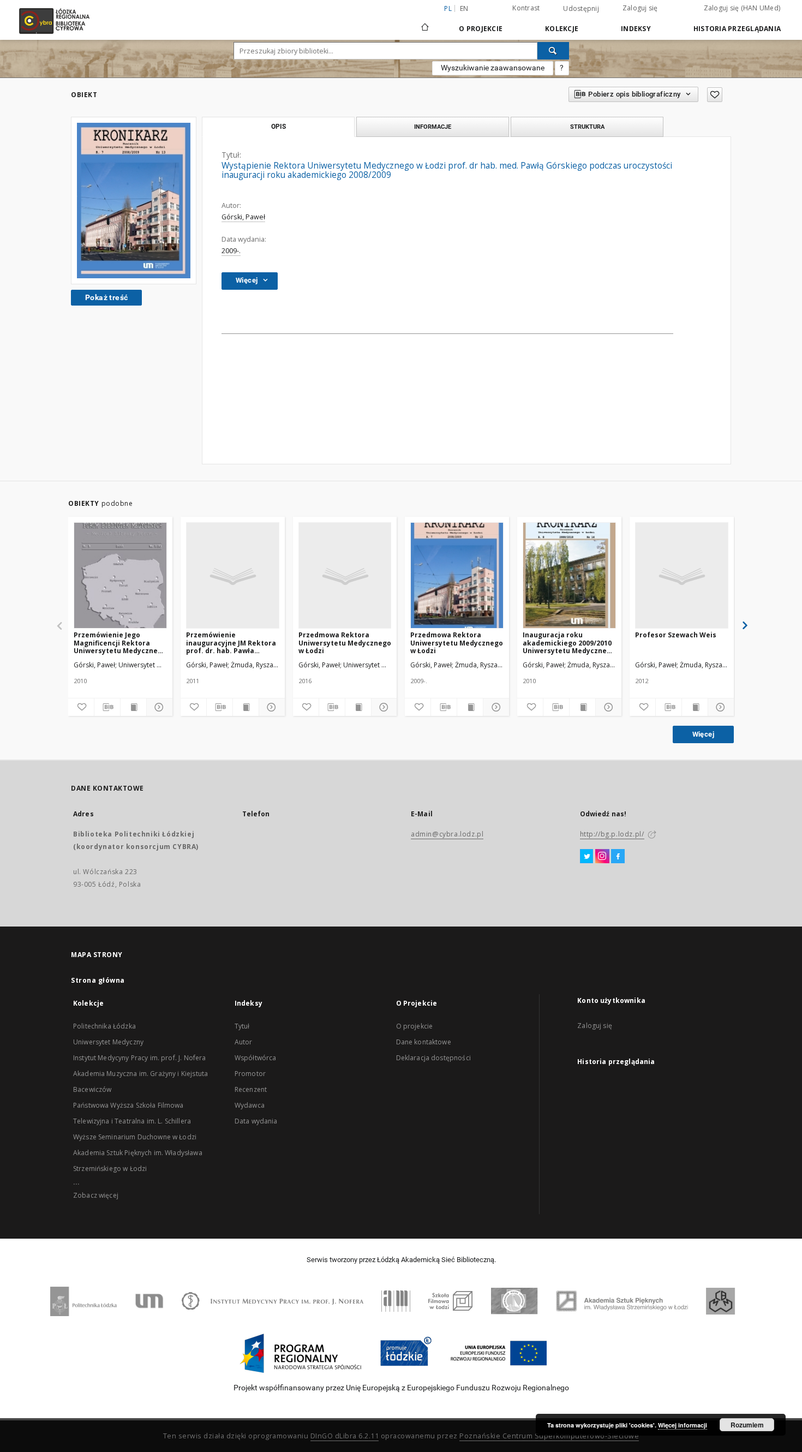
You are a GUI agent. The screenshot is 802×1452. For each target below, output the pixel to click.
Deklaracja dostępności (433, 1057)
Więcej (703, 734)
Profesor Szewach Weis (675, 635)
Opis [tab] (278, 126)
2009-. (231, 250)
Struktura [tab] (587, 126)
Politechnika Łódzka (104, 1026)
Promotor (250, 1073)
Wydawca (250, 1105)
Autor (244, 1042)
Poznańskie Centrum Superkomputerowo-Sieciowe (549, 1436)
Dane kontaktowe (423, 1042)
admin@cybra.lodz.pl (447, 834)
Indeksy (636, 28)
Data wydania (256, 1121)
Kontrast (526, 8)
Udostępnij (581, 8)
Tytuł (242, 1026)
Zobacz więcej (95, 1195)
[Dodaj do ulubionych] (714, 94)
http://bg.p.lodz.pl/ (612, 834)
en (464, 8)
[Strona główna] (425, 22)
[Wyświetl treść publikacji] (133, 707)
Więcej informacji (682, 1425)
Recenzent (251, 1089)
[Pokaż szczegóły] (158, 707)
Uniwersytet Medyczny (108, 1042)
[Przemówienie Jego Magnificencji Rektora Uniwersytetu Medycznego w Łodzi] (120, 576)
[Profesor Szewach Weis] (682, 576)
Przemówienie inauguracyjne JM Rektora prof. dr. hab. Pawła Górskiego (231, 642)
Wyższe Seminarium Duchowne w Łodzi (134, 1137)
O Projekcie (480, 28)
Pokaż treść (106, 297)
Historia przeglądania (737, 28)
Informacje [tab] (432, 126)
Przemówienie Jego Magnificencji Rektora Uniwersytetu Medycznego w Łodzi (120, 642)
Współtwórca (256, 1057)
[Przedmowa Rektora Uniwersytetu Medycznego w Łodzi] (345, 576)
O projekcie (414, 1026)
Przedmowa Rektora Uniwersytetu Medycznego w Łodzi (344, 642)
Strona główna (98, 980)
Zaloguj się (640, 8)
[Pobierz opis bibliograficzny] (107, 707)
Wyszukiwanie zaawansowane (492, 67)
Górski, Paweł (243, 217)
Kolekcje (561, 28)
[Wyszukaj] (553, 50)
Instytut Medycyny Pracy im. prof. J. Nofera (139, 1057)
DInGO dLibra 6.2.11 (344, 1436)
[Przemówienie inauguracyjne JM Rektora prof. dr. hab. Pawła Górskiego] (233, 576)
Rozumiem (747, 1425)
